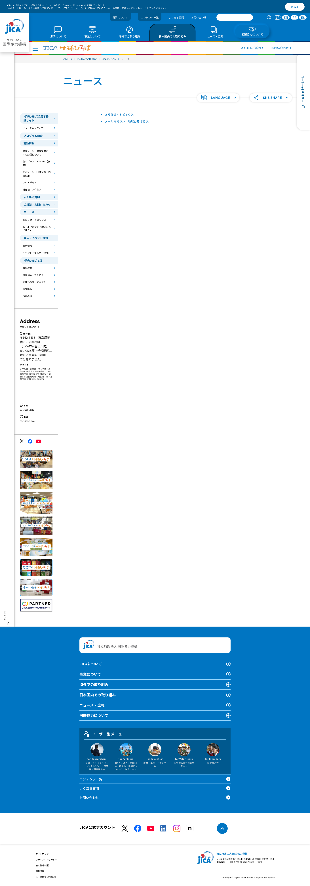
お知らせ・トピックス (34, 219)
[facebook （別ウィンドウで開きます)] (137, 828)
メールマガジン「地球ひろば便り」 (37, 228)
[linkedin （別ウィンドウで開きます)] (163, 828)
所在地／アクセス (32, 189)
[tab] (269, 17)
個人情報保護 (42, 865)
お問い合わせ (198, 17)
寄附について (120, 17)
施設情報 (29, 143)
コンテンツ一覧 (150, 17)
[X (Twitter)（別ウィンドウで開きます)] (124, 828)
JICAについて (90, 663)
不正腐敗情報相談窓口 (46, 876)
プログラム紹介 (33, 136)
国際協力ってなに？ (33, 275)
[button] (218, 97)
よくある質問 (176, 17)
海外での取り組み (93, 684)
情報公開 (40, 871)
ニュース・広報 (92, 705)
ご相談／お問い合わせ (37, 204)
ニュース (29, 212)
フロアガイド (30, 182)
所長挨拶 (27, 296)
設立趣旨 (27, 289)
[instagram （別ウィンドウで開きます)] (176, 828)
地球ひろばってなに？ (34, 282)
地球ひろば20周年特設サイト (36, 118)
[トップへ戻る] (222, 828)
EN (286, 17)
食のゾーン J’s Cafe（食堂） (36, 163)
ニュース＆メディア (33, 128)
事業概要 (27, 268)
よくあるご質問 (251, 48)
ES (303, 17)
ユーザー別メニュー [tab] (109, 733)
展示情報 (27, 245)
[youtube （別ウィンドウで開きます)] (150, 828)
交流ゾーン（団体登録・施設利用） (37, 173)
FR (294, 17)
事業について (90, 674)
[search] (234, 17)
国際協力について (93, 715)
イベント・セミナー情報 (35, 252)
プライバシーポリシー (73, 8)
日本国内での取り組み (97, 694)
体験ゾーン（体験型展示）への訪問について (37, 152)
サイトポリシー (43, 853)
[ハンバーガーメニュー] (35, 48)
